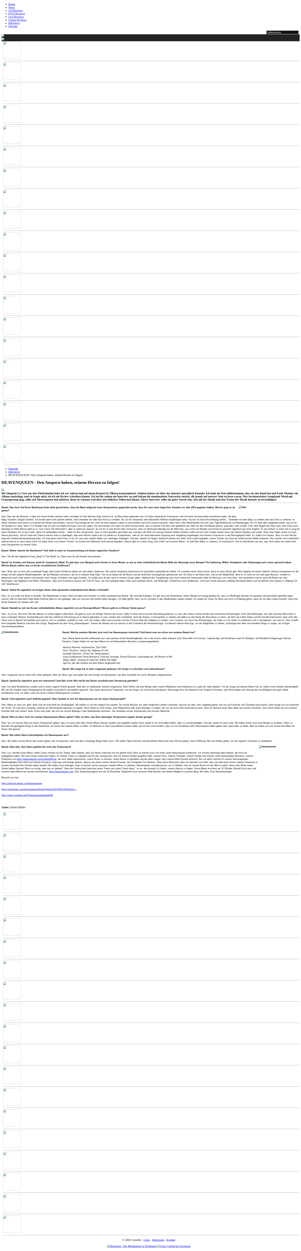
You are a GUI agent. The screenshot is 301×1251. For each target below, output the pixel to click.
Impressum (158, 1239)
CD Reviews (15, 10)
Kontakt (170, 1239)
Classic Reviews (17, 19)
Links (147, 1239)
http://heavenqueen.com (61, 771)
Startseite (13, 468)
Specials (12, 26)
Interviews (14, 23)
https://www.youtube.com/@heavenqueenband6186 (27, 795)
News (11, 7)
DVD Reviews (16, 13)
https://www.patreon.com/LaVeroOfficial (36, 759)
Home (11, 4)
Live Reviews (16, 16)
